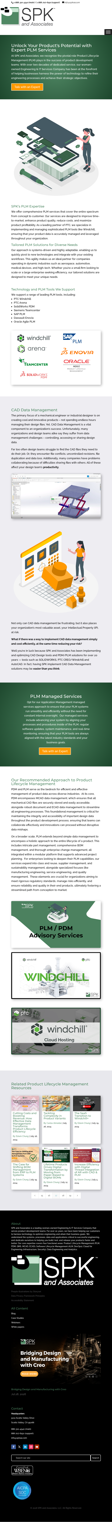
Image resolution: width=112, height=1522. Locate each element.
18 (63, 1195)
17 (56, 1195)
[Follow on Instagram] (31, 1446)
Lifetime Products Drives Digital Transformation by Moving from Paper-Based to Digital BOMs (56, 1171)
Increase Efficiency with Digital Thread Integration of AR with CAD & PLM (87, 1170)
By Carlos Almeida (52, 1123)
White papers (17, 1327)
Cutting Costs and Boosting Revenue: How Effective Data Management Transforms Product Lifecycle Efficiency (24, 1122)
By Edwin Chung (21, 1136)
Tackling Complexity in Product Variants (55, 1116)
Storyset (37, 1291)
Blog (13, 1313)
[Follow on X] (19, 1446)
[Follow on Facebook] (13, 1446)
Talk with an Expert (27, 87)
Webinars (15, 1322)
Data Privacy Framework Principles (28, 1296)
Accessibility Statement (22, 1300)
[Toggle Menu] (108, 32)
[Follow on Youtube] (37, 1446)
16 (49, 1195)
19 (70, 1195)
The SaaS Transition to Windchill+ (83, 1116)
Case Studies (17, 1318)
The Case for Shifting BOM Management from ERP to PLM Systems (24, 1170)
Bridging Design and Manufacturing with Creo (38, 1389)
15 (42, 1195)
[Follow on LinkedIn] (25, 1446)
